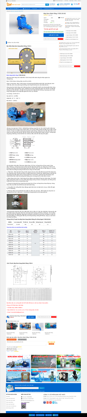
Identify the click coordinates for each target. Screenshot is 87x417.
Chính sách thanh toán (10, 398)
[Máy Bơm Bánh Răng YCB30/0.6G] (25, 329)
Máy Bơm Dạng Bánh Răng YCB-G (17, 11)
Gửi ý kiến (51, 343)
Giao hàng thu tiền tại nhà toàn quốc (54, 31)
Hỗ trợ (76, 0)
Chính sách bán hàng (58, 0)
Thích (12, 351)
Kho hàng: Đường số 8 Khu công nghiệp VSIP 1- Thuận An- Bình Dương (72, 26)
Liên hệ (79, 0)
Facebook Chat (41, 415)
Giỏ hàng (76, 4)
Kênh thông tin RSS (10, 407)
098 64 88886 (73, 30)
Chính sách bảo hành (10, 404)
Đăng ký (41, 388)
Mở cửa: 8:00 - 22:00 (65, 4)
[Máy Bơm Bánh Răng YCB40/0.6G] (12, 329)
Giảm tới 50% (52, 4)
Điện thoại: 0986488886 (11, 0)
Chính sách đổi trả (9, 402)
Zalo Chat (49, 415)
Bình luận (50, 15)
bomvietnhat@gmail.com (73, 39)
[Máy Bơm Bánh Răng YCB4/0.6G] (38, 330)
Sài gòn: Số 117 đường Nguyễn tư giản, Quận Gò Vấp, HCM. (72, 23)
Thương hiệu (34, 8)
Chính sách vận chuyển (10, 400)
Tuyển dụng (71, 0)
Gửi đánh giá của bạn (12, 339)
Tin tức (40, 8)
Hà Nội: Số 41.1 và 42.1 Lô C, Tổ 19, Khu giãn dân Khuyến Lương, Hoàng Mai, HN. (72, 19)
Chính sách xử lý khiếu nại (11, 406)
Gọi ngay (33, 415)
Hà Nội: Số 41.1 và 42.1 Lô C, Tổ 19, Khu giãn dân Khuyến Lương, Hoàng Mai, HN (69, 43)
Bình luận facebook (22, 339)
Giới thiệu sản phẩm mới (49, 8)
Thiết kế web (44, 412)
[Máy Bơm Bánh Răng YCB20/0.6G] (50, 328)
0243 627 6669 (75, 37)
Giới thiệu (66, 0)
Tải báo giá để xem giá (51, 29)
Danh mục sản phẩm (14, 8)
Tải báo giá (62, 17)
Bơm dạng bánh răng (12, 75)
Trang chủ (8, 11)
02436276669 (30, 398)
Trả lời (8, 351)
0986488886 (29, 396)
